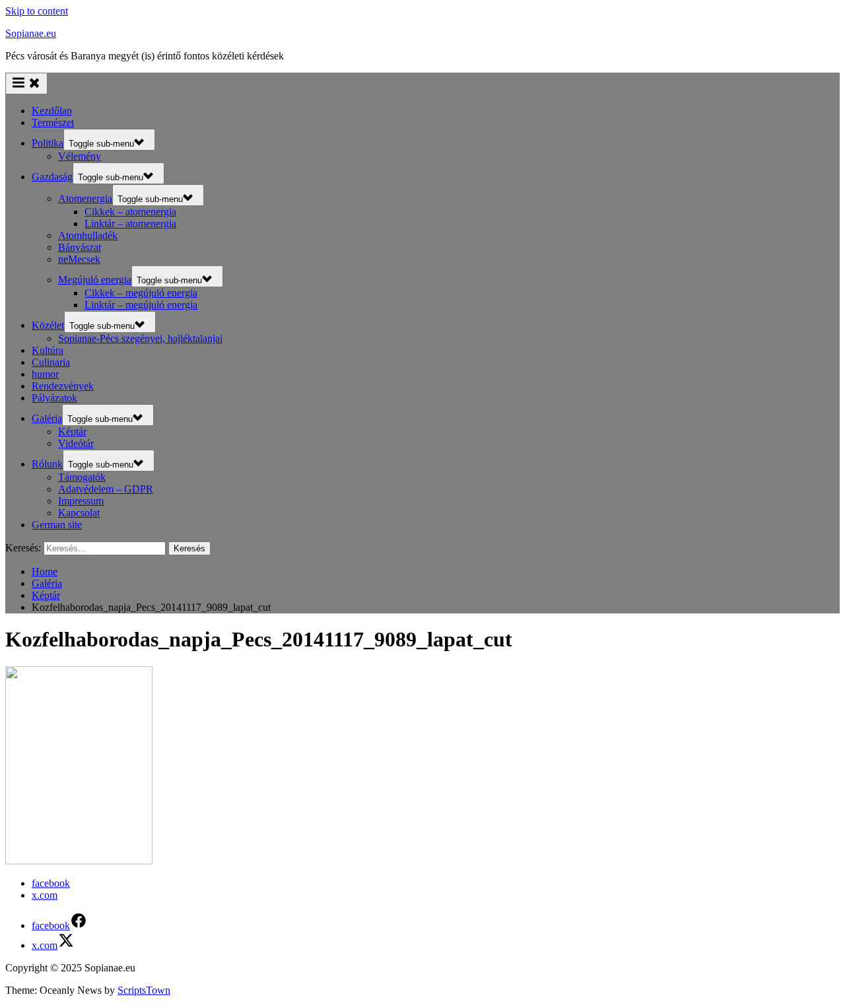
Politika (47, 143)
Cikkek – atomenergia (130, 211)
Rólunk (47, 463)
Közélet (48, 325)
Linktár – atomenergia (130, 223)
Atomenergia (85, 198)
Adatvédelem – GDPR (105, 489)
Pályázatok (54, 397)
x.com (44, 895)
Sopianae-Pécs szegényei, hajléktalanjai (140, 338)
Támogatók (82, 477)
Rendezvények (63, 386)
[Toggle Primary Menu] (26, 83)
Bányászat (79, 247)
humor (45, 374)
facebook (51, 883)
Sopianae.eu (30, 33)
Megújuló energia (94, 279)
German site (57, 524)
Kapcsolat (79, 512)
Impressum (81, 500)
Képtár (72, 431)
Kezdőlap (52, 110)
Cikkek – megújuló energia (140, 292)
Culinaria (51, 362)
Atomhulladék (88, 235)
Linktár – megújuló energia (140, 304)
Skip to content (36, 11)
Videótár (76, 443)
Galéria (47, 418)
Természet (53, 122)
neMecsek (79, 259)
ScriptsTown (144, 990)
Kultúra (47, 350)
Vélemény (79, 156)
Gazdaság (52, 176)
